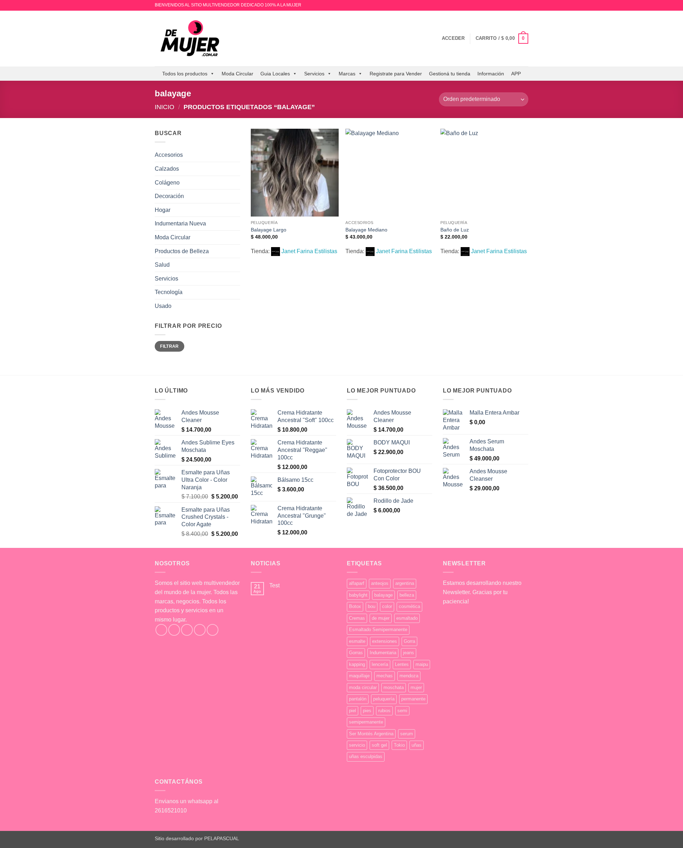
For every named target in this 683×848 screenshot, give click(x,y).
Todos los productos (184, 73)
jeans (408, 652)
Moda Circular (237, 73)
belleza (406, 595)
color (387, 606)
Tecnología (168, 292)
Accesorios (169, 155)
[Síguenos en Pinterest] (212, 630)
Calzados (167, 169)
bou (371, 606)
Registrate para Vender (396, 73)
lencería (380, 664)
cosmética (409, 606)
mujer (416, 687)
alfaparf (356, 583)
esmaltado (407, 618)
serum (406, 733)
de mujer (381, 618)
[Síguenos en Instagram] (518, 5)
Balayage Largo (268, 230)
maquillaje (359, 675)
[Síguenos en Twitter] (187, 630)
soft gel (379, 745)
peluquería (384, 699)
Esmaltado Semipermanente (378, 629)
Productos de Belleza (182, 251)
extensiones (384, 641)
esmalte (357, 641)
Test (274, 585)
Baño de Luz (454, 230)
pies (367, 710)
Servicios (314, 73)
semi (402, 710)
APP (516, 73)
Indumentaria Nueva (180, 223)
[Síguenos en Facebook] (161, 630)
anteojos (379, 583)
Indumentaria (383, 652)
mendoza (408, 675)
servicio (357, 745)
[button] (453, 38)
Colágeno (167, 183)
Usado (163, 306)
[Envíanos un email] (525, 5)
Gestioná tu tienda (449, 73)
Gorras (356, 652)
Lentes (402, 664)
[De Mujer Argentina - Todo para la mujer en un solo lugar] (190, 38)
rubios (384, 710)
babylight (358, 595)
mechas (384, 675)
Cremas (357, 618)
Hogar (162, 210)
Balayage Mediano (366, 230)
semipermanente (366, 722)
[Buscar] (434, 38)
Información (490, 73)
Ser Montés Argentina (371, 733)
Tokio (399, 745)
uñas (417, 745)
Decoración (169, 196)
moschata (393, 687)
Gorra (409, 641)
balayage (383, 595)
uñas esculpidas (365, 756)
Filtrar (169, 346)
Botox (355, 606)
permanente (413, 699)
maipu (421, 664)
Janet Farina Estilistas (309, 251)
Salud (162, 265)
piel (352, 710)
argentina (404, 583)
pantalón (357, 699)
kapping (357, 664)
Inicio (164, 107)
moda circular (363, 687)
